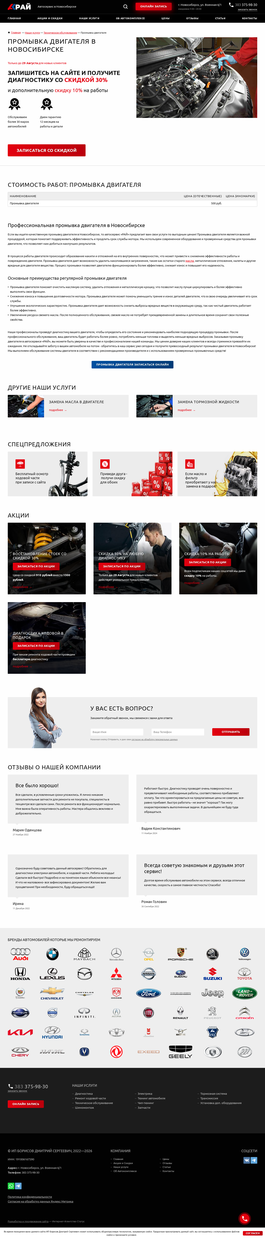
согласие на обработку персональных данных (155, 739)
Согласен (253, 1233)
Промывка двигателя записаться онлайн (132, 364)
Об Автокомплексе (130, 18)
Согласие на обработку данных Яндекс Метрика (40, 1201)
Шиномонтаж (84, 1107)
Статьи (220, 18)
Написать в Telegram (18, 1186)
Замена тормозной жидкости (208, 402)
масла (189, 260)
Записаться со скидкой (47, 150)
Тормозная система (213, 1093)
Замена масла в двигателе (76, 402)
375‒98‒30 (246, 5)
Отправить (231, 732)
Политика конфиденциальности (30, 1196)
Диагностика (84, 1093)
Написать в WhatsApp (11, 1186)
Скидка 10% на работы (207, 554)
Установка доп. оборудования (221, 1103)
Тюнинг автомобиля (151, 1098)
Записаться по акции (36, 566)
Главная (14, 18)
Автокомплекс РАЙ (19, 6)
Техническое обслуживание (94, 1103)
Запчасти (144, 1107)
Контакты (249, 18)
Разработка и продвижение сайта (28, 1221)
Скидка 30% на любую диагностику (121, 556)
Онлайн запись (153, 6)
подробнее (56, 410)
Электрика (145, 1093)
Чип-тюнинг (146, 1103)
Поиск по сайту (125, 6)
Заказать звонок (247, 9)
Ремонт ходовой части (90, 1098)
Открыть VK (246, 1160)
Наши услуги (89, 18)
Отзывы (192, 18)
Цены (165, 18)
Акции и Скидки (50, 18)
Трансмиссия (209, 1098)
